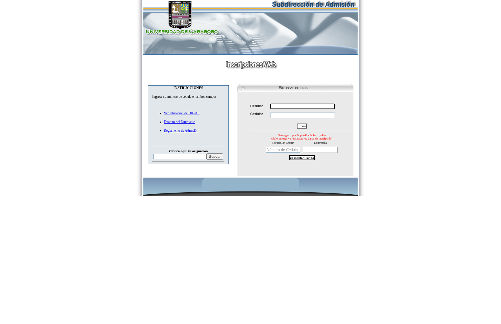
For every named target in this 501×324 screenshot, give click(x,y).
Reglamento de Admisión (181, 130)
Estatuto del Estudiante (179, 122)
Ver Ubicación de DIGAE (181, 113)
